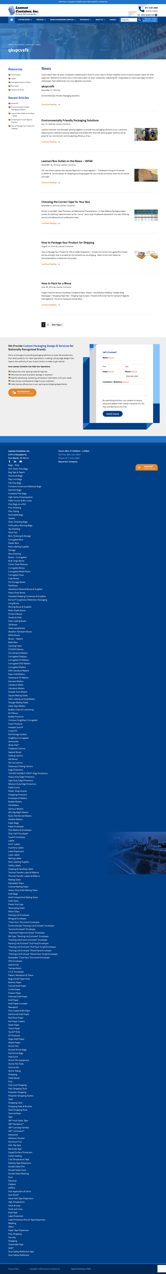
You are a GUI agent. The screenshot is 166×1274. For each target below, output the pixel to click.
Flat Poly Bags (14, 483)
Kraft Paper (13, 1000)
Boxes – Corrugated (17, 557)
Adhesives (13, 1134)
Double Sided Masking (18, 1173)
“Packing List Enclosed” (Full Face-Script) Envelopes (32, 946)
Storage (11, 550)
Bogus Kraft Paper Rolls (19, 978)
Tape (10, 1117)
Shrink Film (13, 1046)
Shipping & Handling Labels (20, 869)
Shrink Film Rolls (16, 1063)
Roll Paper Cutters (16, 1021)
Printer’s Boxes (15, 614)
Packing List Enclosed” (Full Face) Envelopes (28, 943)
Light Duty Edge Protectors (20, 780)
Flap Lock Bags (15, 479)
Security (12, 1237)
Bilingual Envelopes (17, 918)
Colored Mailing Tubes (18, 886)
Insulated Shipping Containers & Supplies (27, 596)
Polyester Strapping (17, 1092)
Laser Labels (14, 854)
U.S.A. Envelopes (16, 971)
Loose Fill (12, 730)
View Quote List (148, 14)
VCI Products (14, 1035)
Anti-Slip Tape (14, 1145)
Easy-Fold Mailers (16, 674)
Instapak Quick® (15, 727)
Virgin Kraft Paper (16, 1039)
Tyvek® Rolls (14, 1031)
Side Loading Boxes (17, 621)
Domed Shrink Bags (17, 1049)
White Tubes (13, 911)
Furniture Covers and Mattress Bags (24, 486)
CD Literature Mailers (18, 653)
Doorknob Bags (15, 475)
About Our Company (67, 461)
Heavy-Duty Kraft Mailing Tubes (22, 890)
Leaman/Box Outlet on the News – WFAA (67, 161)
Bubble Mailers (15, 801)
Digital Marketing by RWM (81, 1268)
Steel (10, 1099)
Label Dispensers (16, 851)
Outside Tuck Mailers (17, 691)
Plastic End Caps (15, 904)
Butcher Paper (14, 982)
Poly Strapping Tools (17, 1088)
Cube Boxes (13, 578)
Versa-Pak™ (13, 745)
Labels (11, 840)
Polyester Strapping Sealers (20, 1095)
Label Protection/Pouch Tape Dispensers (26, 1219)
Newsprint (13, 1007)
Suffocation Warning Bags (20, 525)
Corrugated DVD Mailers (19, 663)
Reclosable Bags (15, 514)
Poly (10, 1081)
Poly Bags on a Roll (17, 504)
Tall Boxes (12, 624)
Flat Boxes (13, 585)
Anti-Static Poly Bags (18, 468)
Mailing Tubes (14, 879)
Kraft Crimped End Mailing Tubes (23, 897)
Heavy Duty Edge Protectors (21, 776)
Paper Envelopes (16, 826)
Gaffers (11, 1187)
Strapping (12, 1074)
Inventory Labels (15, 847)
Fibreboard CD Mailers (18, 677)
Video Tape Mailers (16, 706)
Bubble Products (15, 716)
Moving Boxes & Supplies (19, 606)
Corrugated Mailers (17, 667)
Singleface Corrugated (18, 738)
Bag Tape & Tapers (16, 472)
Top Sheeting (14, 529)
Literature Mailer (15, 684)
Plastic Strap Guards (17, 791)
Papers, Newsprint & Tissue (20, 975)
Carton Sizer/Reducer (18, 564)
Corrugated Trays (16, 575)
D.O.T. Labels (14, 844)
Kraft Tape (12, 1212)
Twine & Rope (14, 1113)
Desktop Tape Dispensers (19, 1163)
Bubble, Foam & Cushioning (21, 709)
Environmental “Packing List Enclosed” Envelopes (31, 925)
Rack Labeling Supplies (18, 546)
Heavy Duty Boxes (16, 592)
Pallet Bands (14, 1078)
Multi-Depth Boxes (17, 610)
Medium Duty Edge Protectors (22, 784)
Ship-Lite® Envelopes (18, 833)
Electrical (12, 1180)
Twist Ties (12, 532)
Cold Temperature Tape (18, 1159)
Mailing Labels (14, 858)
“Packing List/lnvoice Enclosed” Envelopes (27, 939)
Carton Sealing (15, 1155)
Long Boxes (13, 603)
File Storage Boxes (16, 582)
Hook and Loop (15, 1209)
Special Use (13, 964)
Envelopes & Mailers (17, 798)
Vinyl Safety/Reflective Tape (21, 1251)
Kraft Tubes (13, 900)
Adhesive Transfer (16, 1138)
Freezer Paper (14, 993)
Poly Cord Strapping (17, 1085)
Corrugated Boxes (16, 568)
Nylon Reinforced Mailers (19, 815)
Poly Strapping (15, 1233)
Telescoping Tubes (16, 908)
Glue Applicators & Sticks (19, 1191)
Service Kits (13, 1067)
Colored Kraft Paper (17, 985)
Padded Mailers (15, 819)
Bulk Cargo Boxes (16, 560)
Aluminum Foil (15, 1141)
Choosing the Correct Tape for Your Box (65, 202)
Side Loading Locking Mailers (21, 699)
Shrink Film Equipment (18, 1060)
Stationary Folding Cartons (20, 766)
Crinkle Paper (14, 989)
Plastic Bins (13, 543)
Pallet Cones (14, 787)
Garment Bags (14, 490)
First (104, 366)
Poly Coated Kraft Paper (19, 1010)
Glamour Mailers (15, 808)
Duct (10, 1177)
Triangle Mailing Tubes (18, 702)
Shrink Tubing (14, 1070)
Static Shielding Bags (17, 521)
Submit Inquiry (112, 413)
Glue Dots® (13, 1194)
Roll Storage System (17, 734)
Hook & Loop (14, 1205)
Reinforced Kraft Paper (18, 1014)
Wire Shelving (14, 553)
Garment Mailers (15, 681)
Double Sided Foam (17, 1170)
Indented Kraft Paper (17, 996)
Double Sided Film (16, 1166)
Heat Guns (13, 1056)
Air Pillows (13, 713)
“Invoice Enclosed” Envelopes (21, 929)
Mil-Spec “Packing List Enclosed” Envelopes (28, 936)
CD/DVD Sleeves (15, 649)
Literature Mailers (16, 688)
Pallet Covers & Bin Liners (20, 500)
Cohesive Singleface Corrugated (22, 720)
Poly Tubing (13, 511)
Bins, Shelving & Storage (19, 536)
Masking (12, 1223)
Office (11, 1226)
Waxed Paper (14, 1042)
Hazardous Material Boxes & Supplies (25, 589)
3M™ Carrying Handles (18, 1127)
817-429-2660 (151, 7)
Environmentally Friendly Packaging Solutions (70, 120)
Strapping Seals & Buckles (20, 1106)
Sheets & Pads (15, 617)
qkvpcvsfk (47, 86)
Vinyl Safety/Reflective (18, 1255)
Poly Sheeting (14, 507)
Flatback (12, 1184)
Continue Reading (49, 104)
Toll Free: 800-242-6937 (69, 454)
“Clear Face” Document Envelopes (23, 922)
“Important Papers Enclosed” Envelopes (26, 932)
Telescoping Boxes (16, 628)
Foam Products (15, 723)
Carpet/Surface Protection (20, 1152)
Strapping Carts (15, 1102)
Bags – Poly (13, 465)
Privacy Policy (13, 1268)
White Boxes (14, 635)
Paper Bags (13, 823)
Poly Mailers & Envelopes (19, 830)
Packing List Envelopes (18, 915)
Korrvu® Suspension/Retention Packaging (27, 599)
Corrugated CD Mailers (18, 660)
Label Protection (15, 1216)
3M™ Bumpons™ (16, 1124)
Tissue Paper (14, 1028)
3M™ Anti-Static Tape (18, 1120)
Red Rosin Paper (15, 1017)
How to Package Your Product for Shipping (67, 242)
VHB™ (11, 1248)
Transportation (15, 968)
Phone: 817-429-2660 (68, 458)
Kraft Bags (13, 893)
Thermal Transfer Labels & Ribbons (24, 876)
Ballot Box (13, 642)
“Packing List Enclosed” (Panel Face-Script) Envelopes (33, 954)
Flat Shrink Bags (15, 1053)
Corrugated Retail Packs (19, 571)
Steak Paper (13, 1024)
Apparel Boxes (14, 752)
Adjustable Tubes (16, 883)
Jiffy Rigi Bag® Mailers (18, 812)
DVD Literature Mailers (18, 670)
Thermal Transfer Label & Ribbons (23, 872)
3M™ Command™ (16, 1131)
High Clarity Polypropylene (20, 497)
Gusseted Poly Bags (17, 493)
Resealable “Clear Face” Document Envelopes (29, 957)
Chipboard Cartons (16, 748)
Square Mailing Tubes (18, 695)
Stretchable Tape (15, 1244)
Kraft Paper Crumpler (17, 1003)
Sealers (11, 518)
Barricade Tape (15, 1148)
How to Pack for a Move (56, 283)
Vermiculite (13, 741)
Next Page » (57, 325)
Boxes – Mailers (15, 638)
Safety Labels (14, 865)
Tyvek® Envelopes (16, 837)
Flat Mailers (13, 805)
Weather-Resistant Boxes (20, 631)
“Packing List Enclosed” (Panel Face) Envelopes (29, 950)
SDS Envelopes (15, 961)
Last (126, 366)
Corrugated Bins (15, 539)
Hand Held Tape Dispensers (20, 1198)
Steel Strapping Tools (17, 1109)
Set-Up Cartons (15, 762)
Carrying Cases (15, 645)
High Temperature (16, 1202)
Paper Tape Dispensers (18, 1230)
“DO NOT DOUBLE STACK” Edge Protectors (28, 773)
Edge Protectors (15, 769)
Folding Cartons (15, 755)
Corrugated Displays (17, 656)
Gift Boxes (13, 759)
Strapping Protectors (17, 794)
